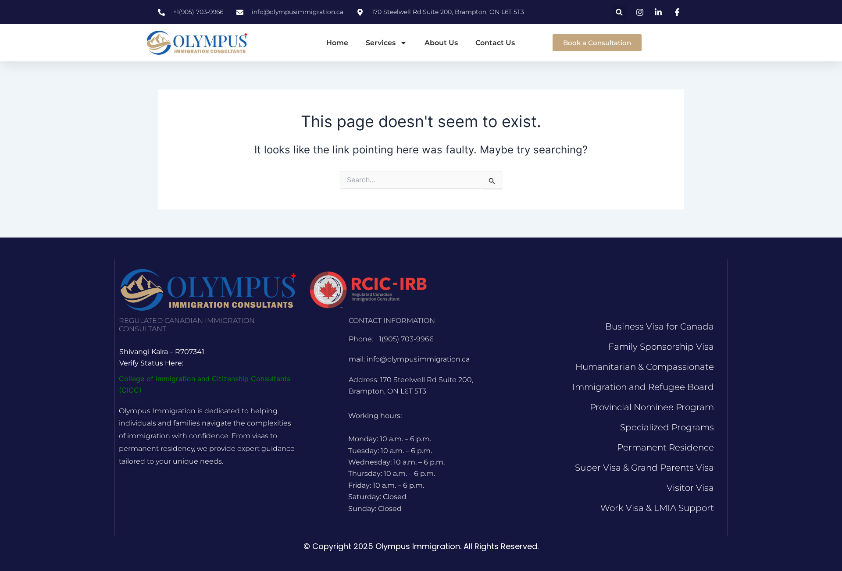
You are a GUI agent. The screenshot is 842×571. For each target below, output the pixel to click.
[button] (619, 12)
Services (381, 43)
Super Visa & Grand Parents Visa (644, 467)
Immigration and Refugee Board (643, 387)
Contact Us (495, 43)
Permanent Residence (665, 447)
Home (337, 43)
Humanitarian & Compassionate (644, 367)
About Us (441, 43)
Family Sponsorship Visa (661, 346)
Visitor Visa (690, 487)
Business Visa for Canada (659, 326)
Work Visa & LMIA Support (657, 508)
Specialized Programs (667, 427)
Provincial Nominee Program (652, 407)
